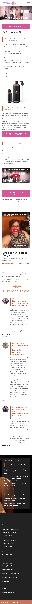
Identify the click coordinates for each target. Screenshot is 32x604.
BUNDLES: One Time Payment (11, 532)
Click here (11, 73)
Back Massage (6, 589)
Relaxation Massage (7, 569)
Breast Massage (6, 581)
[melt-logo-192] (13, 3)
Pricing (4, 527)
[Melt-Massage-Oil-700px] (16, 92)
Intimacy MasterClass (8, 566)
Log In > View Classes (7, 554)
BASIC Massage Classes (10, 540)
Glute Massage (6, 585)
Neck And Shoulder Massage (10, 577)
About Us (6, 549)
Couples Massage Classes (8, 538)
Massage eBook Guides (8, 592)
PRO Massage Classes (9, 543)
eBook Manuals (8, 546)
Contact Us (4, 551)
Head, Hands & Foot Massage (10, 573)
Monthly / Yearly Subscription (11, 529)
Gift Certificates (8, 535)
